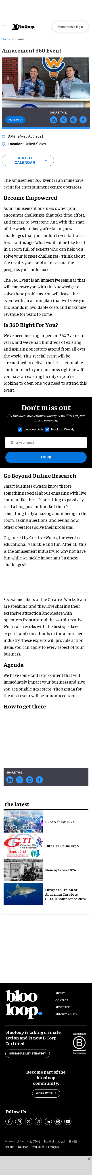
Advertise (63, 1007)
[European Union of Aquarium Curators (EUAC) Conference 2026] (23, 893)
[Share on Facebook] (83, 119)
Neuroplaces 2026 (60, 870)
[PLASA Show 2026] (23, 820)
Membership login (70, 26)
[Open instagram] (18, 1121)
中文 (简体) (33, 1141)
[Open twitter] (28, 1121)
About (60, 993)
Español (49, 1141)
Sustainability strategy (27, 1053)
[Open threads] (38, 1121)
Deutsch (23, 1147)
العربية (61, 1141)
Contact (61, 1000)
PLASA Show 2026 (60, 821)
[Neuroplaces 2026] (23, 869)
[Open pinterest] (58, 1121)
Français (53, 1147)
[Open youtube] (67, 1121)
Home (6, 39)
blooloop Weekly (62, 429)
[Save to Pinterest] (73, 119)
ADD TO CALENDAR (25, 160)
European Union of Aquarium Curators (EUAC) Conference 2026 (65, 894)
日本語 (73, 1141)
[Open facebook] (9, 1121)
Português (38, 1147)
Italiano (9, 1147)
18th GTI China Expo (62, 845)
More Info (15, 119)
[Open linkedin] (48, 1121)
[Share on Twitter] (63, 119)
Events (19, 39)
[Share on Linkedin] (53, 119)
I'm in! (46, 457)
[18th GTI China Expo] (23, 845)
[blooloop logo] (30, 27)
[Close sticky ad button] (89, 1158)
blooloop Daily (34, 429)
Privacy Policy (66, 1014)
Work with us (46, 1093)
